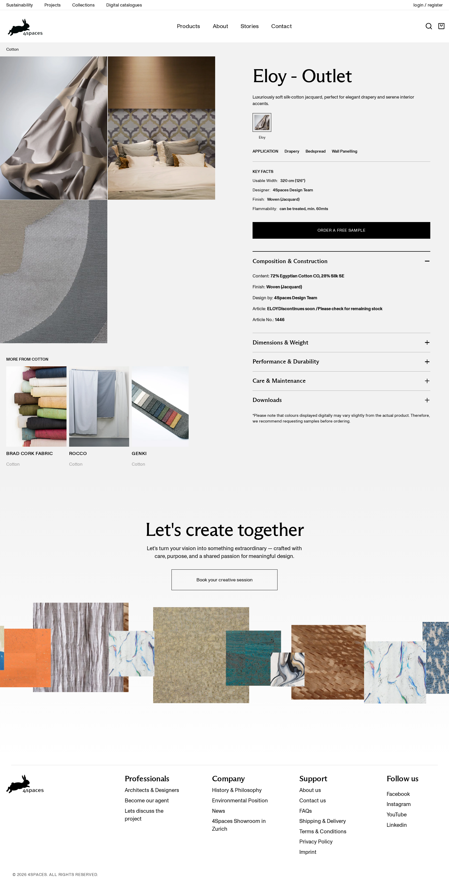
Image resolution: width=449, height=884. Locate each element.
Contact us (312, 800)
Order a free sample (342, 230)
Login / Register (428, 5)
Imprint (307, 852)
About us (310, 790)
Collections (83, 5)
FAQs (305, 811)
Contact (281, 26)
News (218, 811)
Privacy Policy (316, 841)
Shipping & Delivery (322, 821)
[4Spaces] (25, 26)
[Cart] (441, 26)
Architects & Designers (152, 790)
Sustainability (19, 5)
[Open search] (429, 26)
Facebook (398, 794)
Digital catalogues (124, 5)
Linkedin (397, 825)
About (220, 26)
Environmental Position (240, 800)
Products (188, 26)
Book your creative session (224, 579)
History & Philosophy (237, 790)
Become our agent (147, 800)
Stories (250, 26)
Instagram (399, 804)
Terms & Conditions (322, 831)
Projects (52, 5)
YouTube (397, 814)
